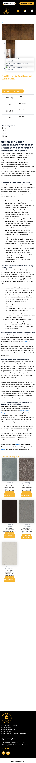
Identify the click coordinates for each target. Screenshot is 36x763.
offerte (3, 449)
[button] (18, 11)
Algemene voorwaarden (18, 761)
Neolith (26, 341)
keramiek (14, 413)
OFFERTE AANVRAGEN (9, 494)
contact (17, 444)
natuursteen (24, 410)
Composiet (5, 413)
